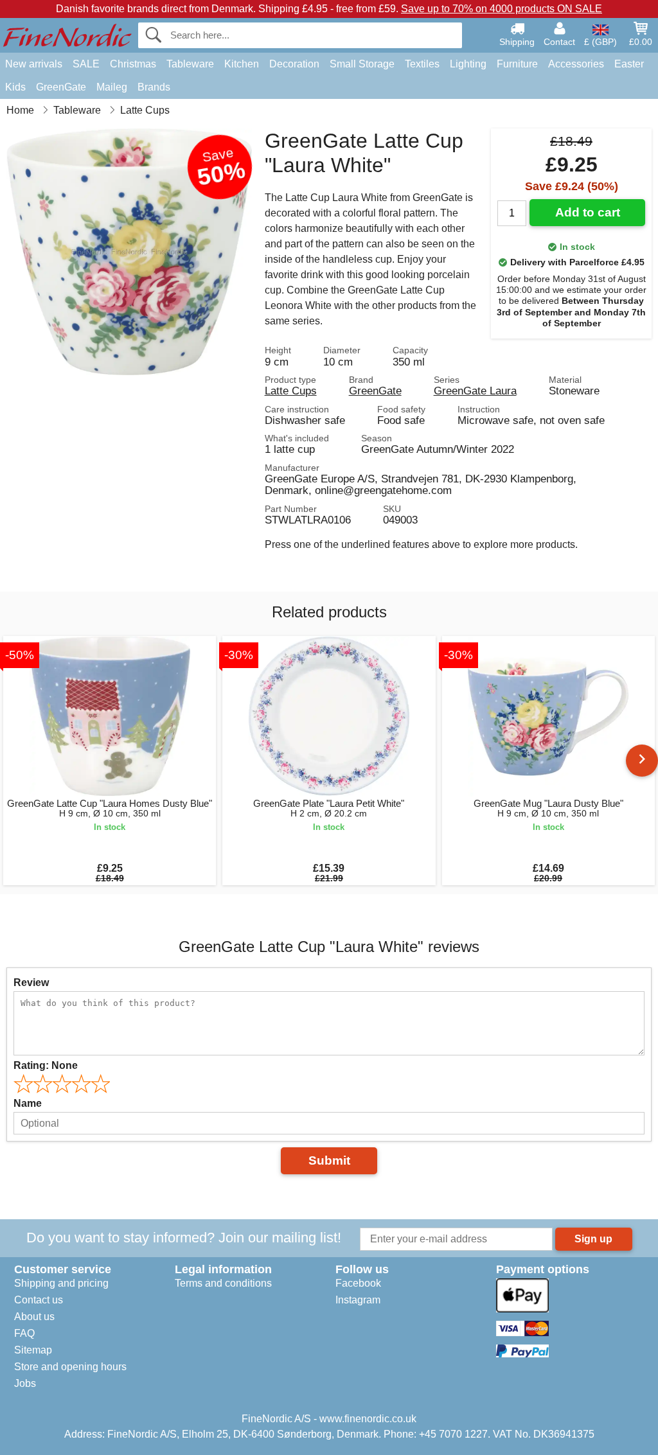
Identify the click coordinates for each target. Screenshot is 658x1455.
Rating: (45, 1065)
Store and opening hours (70, 1366)
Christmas (133, 63)
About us (34, 1316)
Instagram (357, 1299)
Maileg (111, 87)
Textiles (422, 63)
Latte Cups (291, 390)
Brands (154, 87)
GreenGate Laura (475, 390)
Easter (629, 63)
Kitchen (241, 63)
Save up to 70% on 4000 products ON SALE (501, 8)
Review (31, 982)
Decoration (294, 63)
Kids (15, 87)
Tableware (190, 63)
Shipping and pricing (61, 1283)
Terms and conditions (223, 1283)
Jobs (25, 1383)
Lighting (468, 63)
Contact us (38, 1299)
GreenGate (61, 87)
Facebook (358, 1283)
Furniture (517, 63)
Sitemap (33, 1350)
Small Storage (362, 63)
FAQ (24, 1333)
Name (27, 1103)
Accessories (576, 63)
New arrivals (33, 63)
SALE (86, 63)
